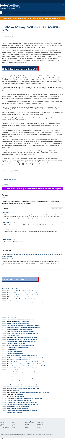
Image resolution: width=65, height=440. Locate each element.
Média (13, 425)
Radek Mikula (10, 337)
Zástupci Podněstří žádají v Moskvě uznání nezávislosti (19, 329)
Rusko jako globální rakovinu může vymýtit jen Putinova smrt (28, 398)
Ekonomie (2, 424)
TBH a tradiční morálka (18, 307)
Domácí (13, 422)
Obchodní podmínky (29, 429)
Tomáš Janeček (7, 239)
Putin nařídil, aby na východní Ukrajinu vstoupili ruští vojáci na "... (21, 376)
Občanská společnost (4, 427)
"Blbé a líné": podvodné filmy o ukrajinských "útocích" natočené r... (22, 355)
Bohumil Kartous (11, 313)
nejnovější (54, 208)
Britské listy (11, 6)
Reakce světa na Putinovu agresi (14, 351)
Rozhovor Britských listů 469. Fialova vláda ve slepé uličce (20, 345)
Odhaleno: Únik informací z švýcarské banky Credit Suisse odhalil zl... (23, 386)
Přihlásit (61, 4)
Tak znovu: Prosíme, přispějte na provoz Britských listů (20, 311)
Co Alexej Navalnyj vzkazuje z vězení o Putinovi (17, 347)
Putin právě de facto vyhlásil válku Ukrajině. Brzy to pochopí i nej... (28, 357)
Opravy (26, 425)
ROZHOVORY (23, 12)
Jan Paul (9, 396)
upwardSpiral (16, 301)
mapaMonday (16, 390)
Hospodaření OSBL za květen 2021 (14, 412)
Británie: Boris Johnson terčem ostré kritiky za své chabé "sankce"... (22, 305)
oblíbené (61, 208)
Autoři (52, 12)
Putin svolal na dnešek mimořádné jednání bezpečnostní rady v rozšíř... (23, 404)
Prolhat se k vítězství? (19, 394)
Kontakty (27, 424)
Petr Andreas (10, 309)
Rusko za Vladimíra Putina (10, 179)
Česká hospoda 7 (20, 396)
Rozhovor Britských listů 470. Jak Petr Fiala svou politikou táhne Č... (22, 298)
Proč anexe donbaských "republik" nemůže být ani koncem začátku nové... (30, 303)
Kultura (1, 425)
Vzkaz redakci (40, 424)
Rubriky (36, 12)
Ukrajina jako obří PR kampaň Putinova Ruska (24, 309)
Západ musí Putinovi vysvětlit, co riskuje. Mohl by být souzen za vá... (22, 402)
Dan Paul (14, 396)
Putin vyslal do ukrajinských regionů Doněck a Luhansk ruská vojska (22, 384)
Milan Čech (6, 222)
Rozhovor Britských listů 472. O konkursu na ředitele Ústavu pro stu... (23, 290)
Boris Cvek (9, 307)
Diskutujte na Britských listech (22, 321)
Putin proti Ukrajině (11, 317)
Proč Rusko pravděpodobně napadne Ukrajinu (23, 331)
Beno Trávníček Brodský (12, 392)
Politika (13, 424)
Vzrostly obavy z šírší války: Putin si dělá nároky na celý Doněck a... (22, 339)
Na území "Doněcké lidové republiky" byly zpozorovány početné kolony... (23, 378)
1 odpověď (7, 236)
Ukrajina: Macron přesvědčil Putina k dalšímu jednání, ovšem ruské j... (23, 410)
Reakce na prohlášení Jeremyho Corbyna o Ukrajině (25, 337)
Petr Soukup (6, 229)
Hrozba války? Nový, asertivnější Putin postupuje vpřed (19, 400)
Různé (13, 427)
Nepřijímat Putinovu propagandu (22, 359)
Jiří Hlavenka (10, 297)
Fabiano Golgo (10, 361)
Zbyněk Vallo (10, 331)
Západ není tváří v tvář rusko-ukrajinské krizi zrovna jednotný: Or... (22, 372)
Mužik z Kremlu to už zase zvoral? (21, 297)
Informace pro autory (41, 425)
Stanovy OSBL (40, 422)
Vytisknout (6, 184)
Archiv (16, 12)
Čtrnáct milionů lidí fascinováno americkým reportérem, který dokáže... (23, 292)
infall (14, 349)
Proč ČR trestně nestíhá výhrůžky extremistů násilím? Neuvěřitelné (30, 313)
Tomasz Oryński (10, 359)
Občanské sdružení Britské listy (15, 434)
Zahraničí (2, 422)
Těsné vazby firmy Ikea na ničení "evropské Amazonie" (26, 380)
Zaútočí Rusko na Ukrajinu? (13, 335)
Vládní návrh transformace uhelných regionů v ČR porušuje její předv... (23, 388)
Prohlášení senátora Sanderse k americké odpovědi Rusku (20, 319)
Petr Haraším (6, 212)
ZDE (16, 171)
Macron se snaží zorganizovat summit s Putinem (18, 406)
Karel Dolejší (10, 303)
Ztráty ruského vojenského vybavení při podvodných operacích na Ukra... (23, 327)
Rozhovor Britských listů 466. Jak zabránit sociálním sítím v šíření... (22, 341)
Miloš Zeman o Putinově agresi (14, 370)
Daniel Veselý (10, 258)
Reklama (27, 427)
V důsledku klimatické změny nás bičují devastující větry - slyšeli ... (34, 392)
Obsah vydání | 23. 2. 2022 (10, 288)
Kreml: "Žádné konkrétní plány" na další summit (18, 408)
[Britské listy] (20, 69)
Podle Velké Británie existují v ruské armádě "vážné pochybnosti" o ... (22, 368)
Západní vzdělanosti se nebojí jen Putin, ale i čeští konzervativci (27, 374)
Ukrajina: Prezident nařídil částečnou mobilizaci (18, 323)
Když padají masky (11, 315)
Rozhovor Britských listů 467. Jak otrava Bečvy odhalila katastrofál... (22, 333)
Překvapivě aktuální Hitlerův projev (15, 353)
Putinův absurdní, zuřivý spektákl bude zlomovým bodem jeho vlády (22, 382)
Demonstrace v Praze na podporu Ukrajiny (16, 343)
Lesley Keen (10, 301)
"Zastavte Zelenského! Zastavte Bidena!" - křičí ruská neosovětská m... (30, 361)
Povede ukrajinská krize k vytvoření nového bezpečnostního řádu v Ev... (30, 365)
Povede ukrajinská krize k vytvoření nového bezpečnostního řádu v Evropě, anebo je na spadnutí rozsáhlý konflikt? (32, 255)
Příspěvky (58, 12)
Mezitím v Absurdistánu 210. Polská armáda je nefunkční (28, 363)
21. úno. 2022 (14, 212)
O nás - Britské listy (29, 422)
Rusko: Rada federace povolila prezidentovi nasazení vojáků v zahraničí (23, 325)
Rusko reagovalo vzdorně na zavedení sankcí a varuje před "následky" (23, 294)
